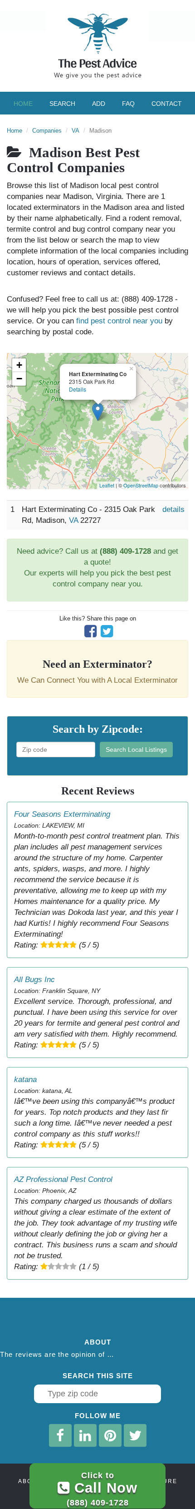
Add (98, 103)
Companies (47, 130)
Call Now (102, 1488)
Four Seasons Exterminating (62, 814)
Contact (166, 103)
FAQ (128, 103)
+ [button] (19, 365)
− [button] (19, 378)
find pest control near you (119, 321)
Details (77, 389)
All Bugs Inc (34, 979)
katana (25, 1079)
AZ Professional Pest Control (63, 1179)
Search (62, 103)
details (173, 509)
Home (23, 103)
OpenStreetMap (140, 485)
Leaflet (106, 485)
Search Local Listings (136, 749)
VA (75, 130)
